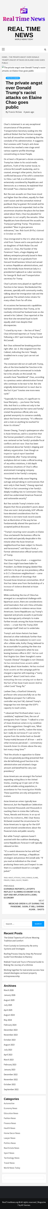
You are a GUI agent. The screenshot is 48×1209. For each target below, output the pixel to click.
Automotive (9, 1103)
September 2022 (11, 1089)
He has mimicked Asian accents (18, 663)
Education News (11, 1113)
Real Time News (24, 31)
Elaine (35, 877)
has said (39, 653)
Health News (9, 1128)
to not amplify (19, 217)
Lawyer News (9, 1138)
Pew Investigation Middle (29, 789)
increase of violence (13, 586)
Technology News (11, 1158)
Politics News (13, 78)
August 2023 (9, 1044)
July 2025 (8, 1005)
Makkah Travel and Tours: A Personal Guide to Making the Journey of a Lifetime (24, 963)
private (7, 880)
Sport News (9, 1153)
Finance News (10, 1123)
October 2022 (10, 1084)
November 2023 (11, 1034)
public (13, 880)
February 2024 (10, 1025)
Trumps (25, 880)
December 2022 (10, 1074)
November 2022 (11, 1079)
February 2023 (10, 1064)
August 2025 (9, 1000)
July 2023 (8, 1049)
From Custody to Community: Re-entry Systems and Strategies (21, 947)
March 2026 (9, 990)
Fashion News (10, 1118)
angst (10, 877)
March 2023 (9, 1059)
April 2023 (8, 1054)
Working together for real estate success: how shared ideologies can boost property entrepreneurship (24, 973)
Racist (18, 880)
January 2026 (9, 995)
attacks (17, 877)
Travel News (9, 1163)
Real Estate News (11, 1148)
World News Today (12, 1167)
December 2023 (10, 1030)
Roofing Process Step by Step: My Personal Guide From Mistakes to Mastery (23, 955)
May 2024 (8, 1020)
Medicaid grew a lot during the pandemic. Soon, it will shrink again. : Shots (26, 905)
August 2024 (9, 1015)
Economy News (10, 1108)
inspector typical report (14, 453)
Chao (23, 877)
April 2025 (8, 1010)
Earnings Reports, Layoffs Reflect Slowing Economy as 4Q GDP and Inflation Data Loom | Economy (22, 892)
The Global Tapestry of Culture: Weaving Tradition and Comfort (21, 939)
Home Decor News (12, 1133)
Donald (29, 877)
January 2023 (9, 1069)
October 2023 (10, 1039)
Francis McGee (15, 112)
